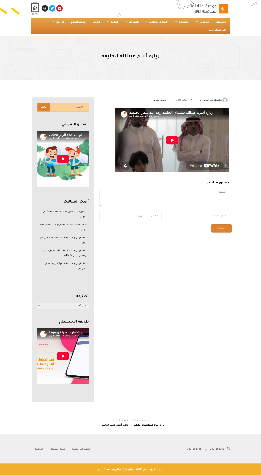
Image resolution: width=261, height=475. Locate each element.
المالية (114, 22)
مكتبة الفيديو (160, 100)
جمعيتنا (204, 22)
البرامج (60, 22)
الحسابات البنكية (81, 448)
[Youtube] (59, 8)
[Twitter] (52, 8)
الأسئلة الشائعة (217, 30)
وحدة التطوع (78, 22)
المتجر (96, 22)
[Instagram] (45, 8)
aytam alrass (206, 100)
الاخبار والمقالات (158, 22)
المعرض (134, 22)
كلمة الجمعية (58, 448)
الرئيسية (221, 22)
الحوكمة (184, 22)
